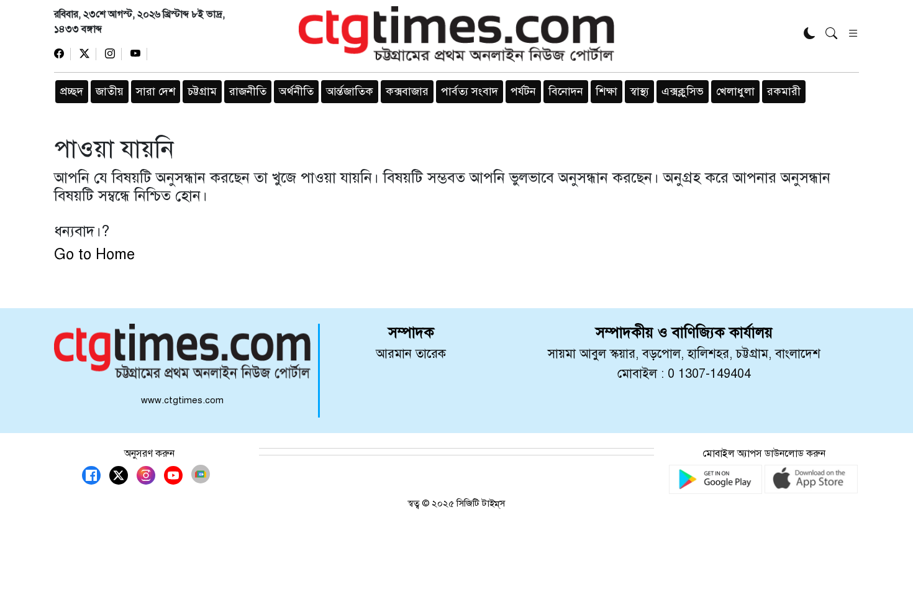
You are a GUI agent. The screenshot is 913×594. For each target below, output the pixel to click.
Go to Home (94, 254)
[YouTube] (138, 54)
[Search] (831, 34)
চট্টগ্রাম (202, 91)
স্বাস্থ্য (639, 91)
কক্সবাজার (407, 91)
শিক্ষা (606, 91)
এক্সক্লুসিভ (682, 91)
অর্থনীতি (296, 91)
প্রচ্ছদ (71, 91)
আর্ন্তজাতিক (349, 91)
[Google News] (200, 474)
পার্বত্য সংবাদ (469, 91)
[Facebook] (62, 54)
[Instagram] (113, 54)
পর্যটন (523, 91)
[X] (87, 54)
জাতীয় (110, 91)
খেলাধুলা (735, 91)
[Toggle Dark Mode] (809, 34)
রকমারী (784, 91)
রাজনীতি (247, 91)
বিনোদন (565, 91)
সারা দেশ (155, 91)
